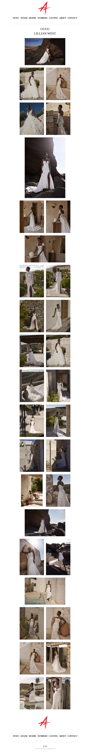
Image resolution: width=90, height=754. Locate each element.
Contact (72, 18)
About (62, 18)
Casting (53, 18)
